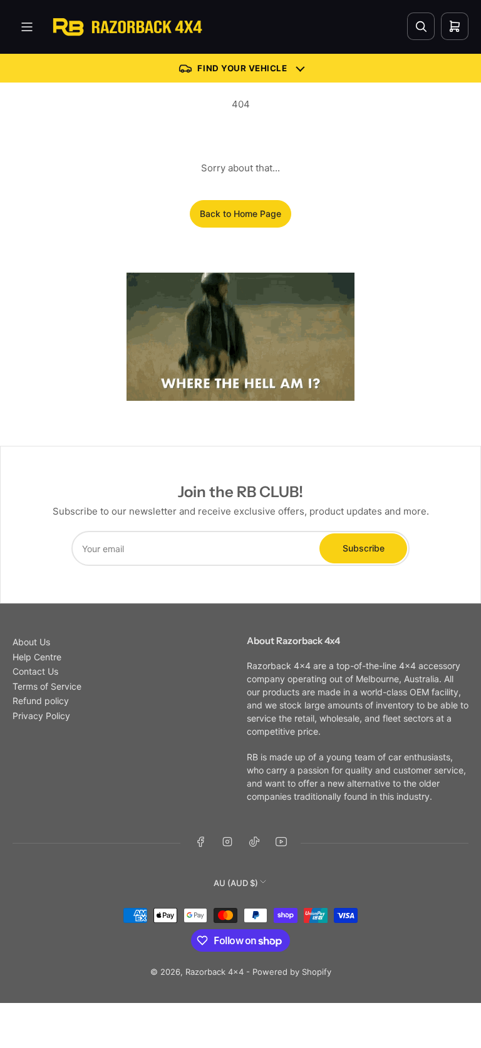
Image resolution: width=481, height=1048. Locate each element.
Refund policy (41, 700)
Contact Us (35, 671)
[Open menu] (27, 27)
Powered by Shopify (291, 972)
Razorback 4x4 (214, 972)
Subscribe (364, 548)
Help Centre (37, 657)
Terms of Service (47, 686)
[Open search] (421, 26)
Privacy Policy (41, 715)
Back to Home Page (240, 213)
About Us (31, 642)
